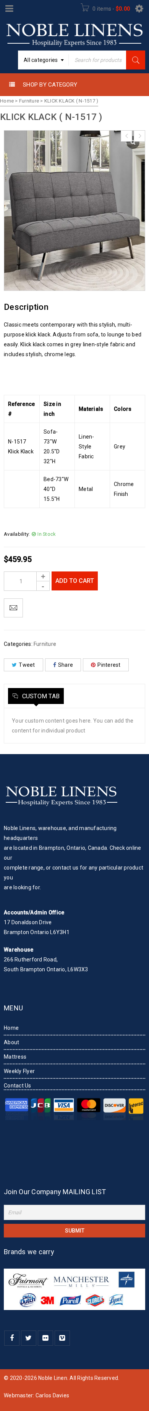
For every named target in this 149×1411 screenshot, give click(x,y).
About (11, 1042)
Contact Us (17, 1086)
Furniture (29, 101)
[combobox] (43, 60)
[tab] (36, 696)
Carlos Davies (52, 1395)
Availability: (17, 534)
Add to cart (74, 580)
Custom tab (40, 696)
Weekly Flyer (19, 1071)
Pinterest (108, 665)
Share (65, 665)
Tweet (27, 665)
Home (7, 101)
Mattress (15, 1057)
